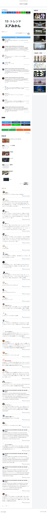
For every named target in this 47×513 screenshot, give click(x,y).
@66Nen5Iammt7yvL (26, 58)
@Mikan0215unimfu (27, 64)
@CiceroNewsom (27, 73)
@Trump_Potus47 (27, 51)
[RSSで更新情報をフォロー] (23, 130)
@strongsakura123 (27, 42)
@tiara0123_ (28, 89)
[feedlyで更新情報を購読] (9, 130)
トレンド (4, 117)
